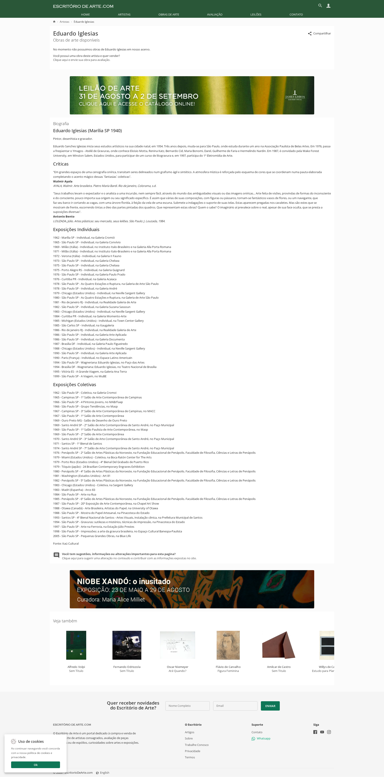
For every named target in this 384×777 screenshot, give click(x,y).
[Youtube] (322, 732)
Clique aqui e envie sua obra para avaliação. (81, 60)
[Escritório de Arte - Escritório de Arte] (72, 725)
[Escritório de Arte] (83, 6)
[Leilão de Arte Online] (192, 113)
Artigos (189, 732)
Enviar (270, 706)
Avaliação (214, 14)
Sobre (189, 739)
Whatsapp (263, 739)
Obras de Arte (168, 14)
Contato (296, 14)
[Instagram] (329, 732)
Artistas (124, 14)
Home (85, 14)
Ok (36, 765)
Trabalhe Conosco (197, 745)
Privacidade (192, 751)
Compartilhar (322, 33)
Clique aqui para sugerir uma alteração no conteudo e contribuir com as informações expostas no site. (129, 556)
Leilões (255, 14)
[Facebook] (315, 732)
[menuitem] (85, 14)
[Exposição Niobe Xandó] (192, 607)
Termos (190, 757)
